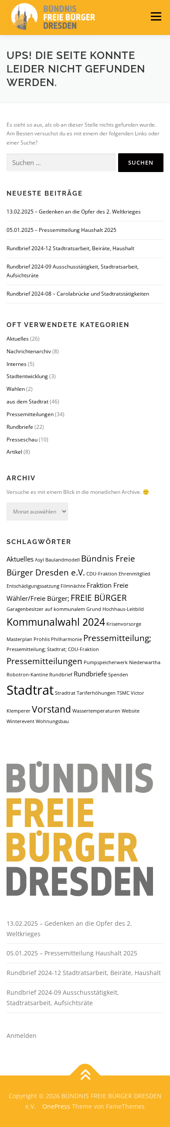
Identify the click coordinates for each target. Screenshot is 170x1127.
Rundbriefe (20, 427)
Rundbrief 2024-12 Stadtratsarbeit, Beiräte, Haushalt (70, 248)
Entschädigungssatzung (33, 586)
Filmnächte (73, 586)
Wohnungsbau (52, 721)
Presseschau (22, 439)
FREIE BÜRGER (99, 597)
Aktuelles (18, 338)
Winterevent (20, 721)
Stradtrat (65, 693)
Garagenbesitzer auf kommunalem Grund (54, 609)
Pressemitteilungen (30, 414)
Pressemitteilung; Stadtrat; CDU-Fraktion (53, 649)
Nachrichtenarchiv (29, 351)
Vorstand (51, 709)
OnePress (56, 1106)
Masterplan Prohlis (28, 639)
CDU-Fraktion (101, 574)
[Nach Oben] (85, 1075)
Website (130, 711)
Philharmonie (66, 639)
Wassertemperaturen (96, 711)
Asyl (39, 560)
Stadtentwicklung (27, 376)
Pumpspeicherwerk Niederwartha (122, 662)
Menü (155, 16)
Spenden (118, 675)
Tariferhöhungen (96, 693)
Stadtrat (30, 690)
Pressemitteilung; (117, 637)
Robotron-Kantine (27, 675)
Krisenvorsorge (123, 624)
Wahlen (16, 389)
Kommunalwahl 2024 (56, 622)
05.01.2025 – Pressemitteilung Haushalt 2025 (61, 230)
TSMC (123, 693)
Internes (17, 364)
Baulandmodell (62, 560)
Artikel (14, 451)
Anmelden (22, 1035)
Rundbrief (60, 675)
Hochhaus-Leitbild (123, 609)
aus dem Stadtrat (27, 401)
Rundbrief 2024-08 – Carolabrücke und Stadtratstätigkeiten (78, 293)
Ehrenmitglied (134, 574)
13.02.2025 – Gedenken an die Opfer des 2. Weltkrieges (74, 211)
